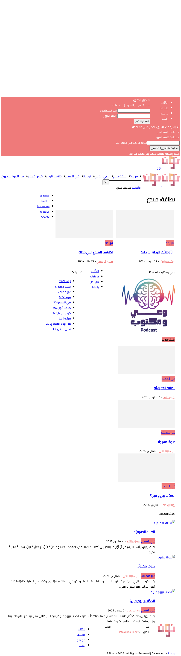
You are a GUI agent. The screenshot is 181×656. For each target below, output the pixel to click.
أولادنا (87, 176)
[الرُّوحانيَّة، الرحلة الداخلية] (145, 237)
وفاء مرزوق (167, 261)
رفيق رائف (169, 397)
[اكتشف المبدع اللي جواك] (84, 237)
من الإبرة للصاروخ (12, 176)
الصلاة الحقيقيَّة (164, 388)
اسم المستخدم (108, 110)
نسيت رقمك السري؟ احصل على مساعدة (156, 126)
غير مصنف (168, 432)
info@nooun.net (129, 631)
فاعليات (164, 108)
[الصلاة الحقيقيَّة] (146, 373)
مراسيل (65, 318)
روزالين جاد (169, 504)
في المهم (72, 176)
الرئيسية (136, 187)
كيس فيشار (35, 176)
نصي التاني (102, 176)
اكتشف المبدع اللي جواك (95, 252)
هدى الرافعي (105, 261)
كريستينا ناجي (167, 450)
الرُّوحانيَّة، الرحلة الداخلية (157, 252)
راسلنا (165, 118)
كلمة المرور (110, 115)
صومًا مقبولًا (166, 442)
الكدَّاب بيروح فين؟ (162, 496)
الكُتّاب (164, 102)
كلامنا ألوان (54, 176)
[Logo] (170, 185)
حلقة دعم (119, 176)
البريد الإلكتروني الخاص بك (131, 142)
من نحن (164, 113)
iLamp (171, 653)
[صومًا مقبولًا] (146, 427)
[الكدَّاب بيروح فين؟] (146, 480)
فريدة (134, 176)
